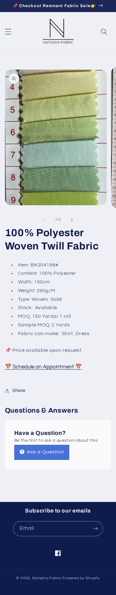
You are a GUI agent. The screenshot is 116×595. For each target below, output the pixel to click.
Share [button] (18, 390)
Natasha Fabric (46, 578)
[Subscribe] (95, 528)
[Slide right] (72, 219)
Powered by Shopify (81, 578)
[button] (8, 32)
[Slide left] (44, 219)
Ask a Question (45, 451)
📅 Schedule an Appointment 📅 (43, 367)
